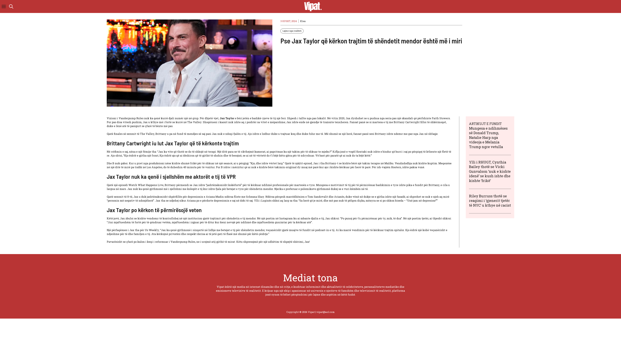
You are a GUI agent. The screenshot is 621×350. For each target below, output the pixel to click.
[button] (11, 6)
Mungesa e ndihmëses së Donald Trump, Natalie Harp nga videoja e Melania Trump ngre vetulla (488, 137)
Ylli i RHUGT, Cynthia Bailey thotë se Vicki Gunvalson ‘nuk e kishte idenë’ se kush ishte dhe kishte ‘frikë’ (490, 171)
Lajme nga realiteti (292, 30)
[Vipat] (312, 6)
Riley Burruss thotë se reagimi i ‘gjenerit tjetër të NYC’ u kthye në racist (490, 201)
